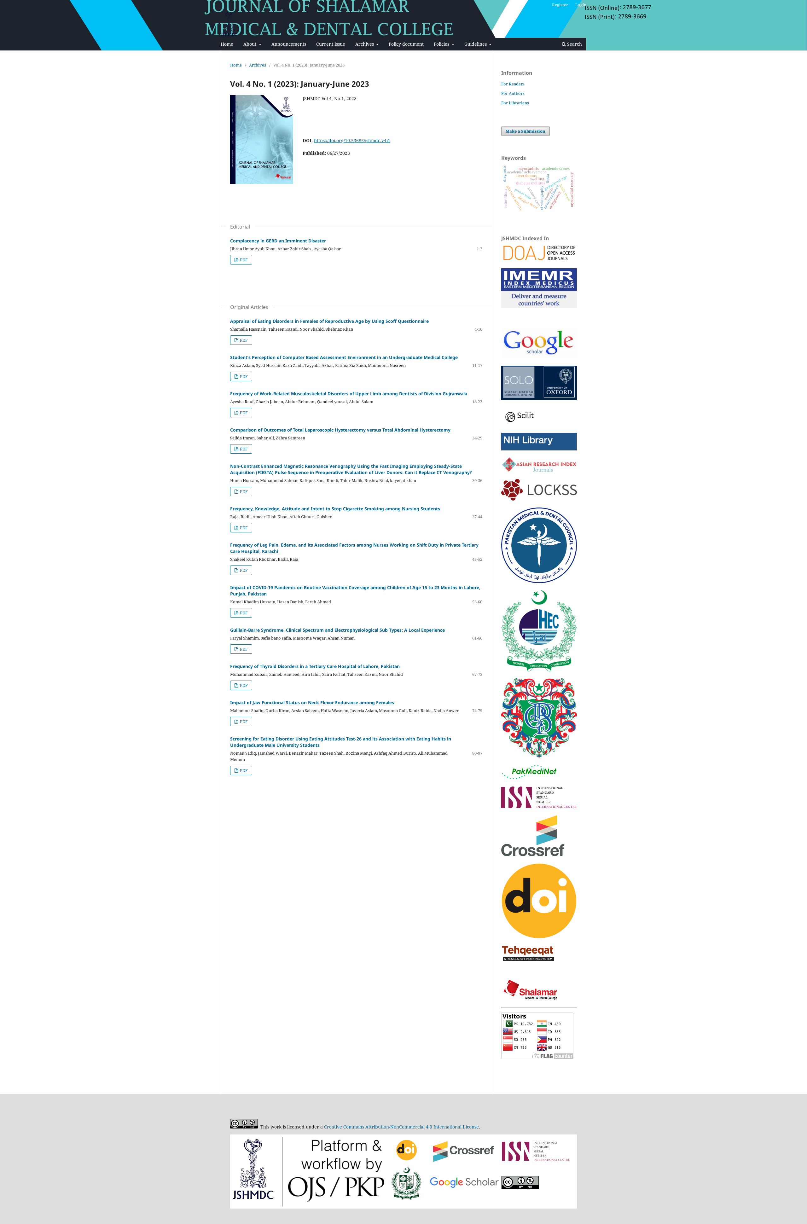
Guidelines (476, 44)
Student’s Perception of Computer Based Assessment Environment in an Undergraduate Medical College (344, 357)
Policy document (406, 44)
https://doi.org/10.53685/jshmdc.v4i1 (352, 140)
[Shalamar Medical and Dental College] (531, 998)
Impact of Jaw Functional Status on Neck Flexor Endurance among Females (312, 702)
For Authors (513, 93)
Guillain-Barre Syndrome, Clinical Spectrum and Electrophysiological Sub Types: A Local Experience (337, 630)
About (250, 44)
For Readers (513, 84)
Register (560, 5)
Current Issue (330, 44)
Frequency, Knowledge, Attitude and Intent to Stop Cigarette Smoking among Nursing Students (335, 509)
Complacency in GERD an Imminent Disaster (278, 241)
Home (227, 44)
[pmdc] (539, 581)
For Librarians (515, 103)
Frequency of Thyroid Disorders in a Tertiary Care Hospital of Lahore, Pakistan (315, 666)
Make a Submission (525, 131)
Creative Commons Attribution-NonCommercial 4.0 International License (401, 1127)
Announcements (288, 44)
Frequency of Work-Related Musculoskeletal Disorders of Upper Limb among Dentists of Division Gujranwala (348, 394)
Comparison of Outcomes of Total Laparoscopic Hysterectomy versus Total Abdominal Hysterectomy (340, 430)
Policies (442, 44)
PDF (243, 260)
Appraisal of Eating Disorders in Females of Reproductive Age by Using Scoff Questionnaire (329, 321)
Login (580, 5)
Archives (365, 44)
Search (574, 44)
